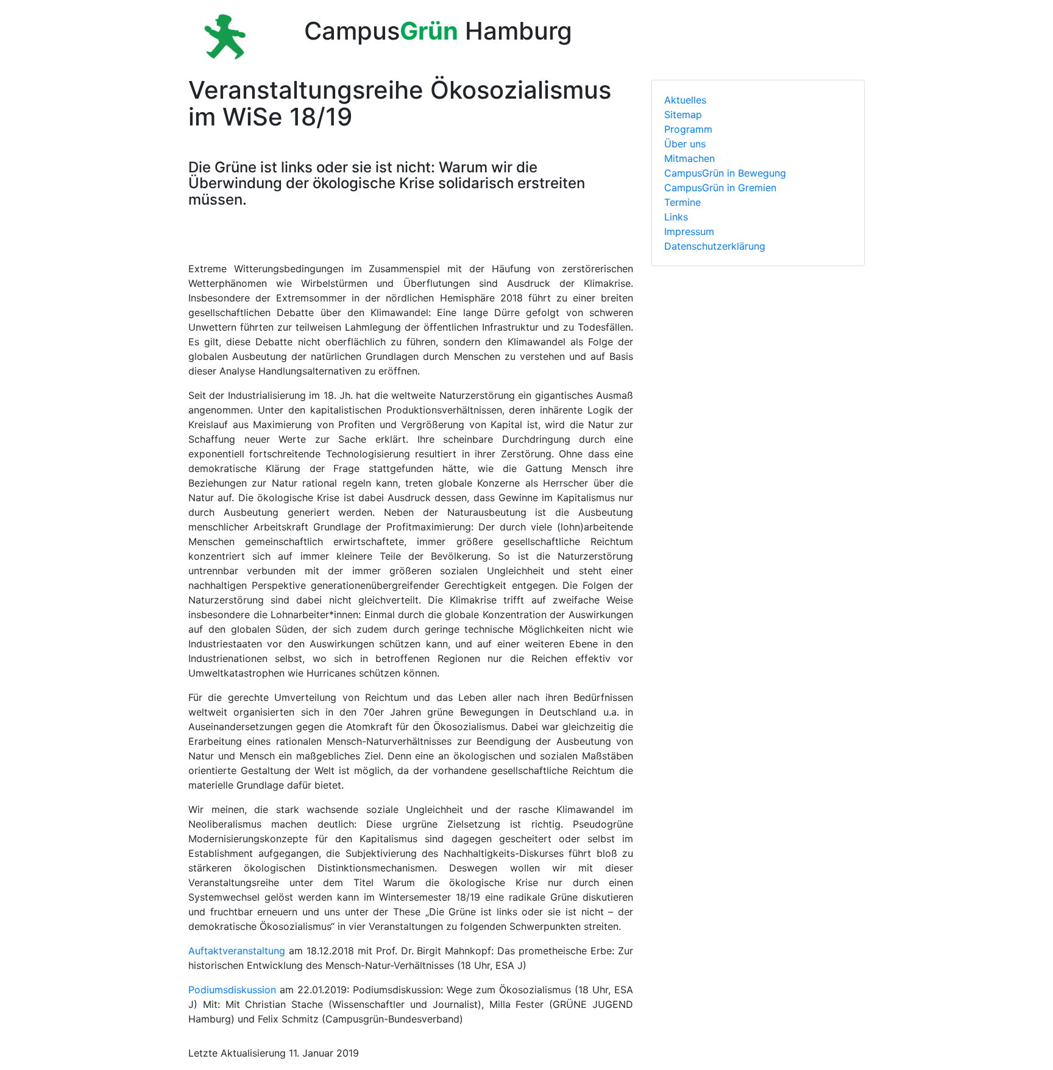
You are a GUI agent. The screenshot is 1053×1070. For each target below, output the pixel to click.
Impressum (689, 231)
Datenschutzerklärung (714, 246)
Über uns (685, 144)
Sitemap (683, 114)
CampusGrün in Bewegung (725, 173)
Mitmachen (689, 158)
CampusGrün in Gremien (720, 187)
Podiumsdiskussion (232, 990)
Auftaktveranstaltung (236, 951)
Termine (682, 202)
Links (676, 217)
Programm (688, 129)
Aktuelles (685, 100)
